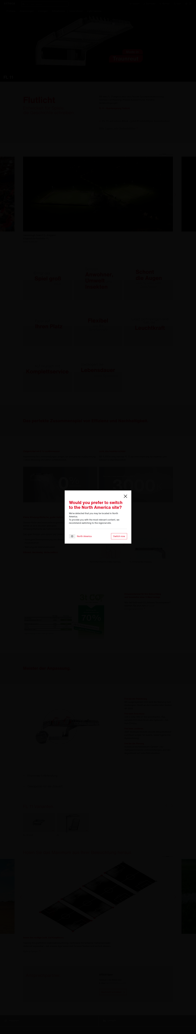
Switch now (119, 536)
